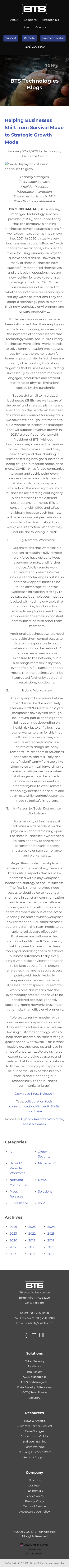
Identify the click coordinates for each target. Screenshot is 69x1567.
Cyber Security (34, 1361)
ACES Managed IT (34, 1377)
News (26, 27)
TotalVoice (34, 1366)
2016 (31, 1247)
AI (11, 1151)
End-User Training (35, 1441)
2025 (32, 1227)
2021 (50, 1233)
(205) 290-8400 (39, 1313)
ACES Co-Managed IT (35, 1382)
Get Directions (34, 1302)
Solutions (30, 20)
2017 (13, 1247)
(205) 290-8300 (35, 46)
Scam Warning (35, 1447)
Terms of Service (34, 1506)
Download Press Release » (34, 1093)
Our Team (34, 1485)
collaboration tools (39, 1101)
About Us (34, 1480)
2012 (50, 1254)
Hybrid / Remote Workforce (42, 1119)
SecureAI (34, 1397)
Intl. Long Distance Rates (34, 1452)
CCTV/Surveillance (34, 1392)
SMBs (55, 1106)
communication (21, 1106)
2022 (32, 1233)
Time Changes (34, 1431)
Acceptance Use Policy (34, 1511)
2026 (13, 1227)
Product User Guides (34, 1436)
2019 (31, 1240)
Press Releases (34, 1124)
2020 (13, 1240)
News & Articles (34, 1421)
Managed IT (47, 1163)
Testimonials (50, 20)
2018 (50, 1240)
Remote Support (34, 1457)
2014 (13, 1254)
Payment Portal (53, 38)
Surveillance (19, 1203)
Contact (40, 27)
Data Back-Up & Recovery (34, 1387)
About (14, 20)
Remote (29, 38)
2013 (31, 1254)
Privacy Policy (34, 1501)
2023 (13, 1233)
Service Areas (34, 1496)
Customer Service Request (34, 1426)
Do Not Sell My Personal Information (47, 1563)
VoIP (41, 1203)
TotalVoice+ (34, 1371)
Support (10, 38)
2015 (50, 1247)
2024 (51, 1227)
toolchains (35, 1111)
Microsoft (42, 1106)
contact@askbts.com (39, 1323)
